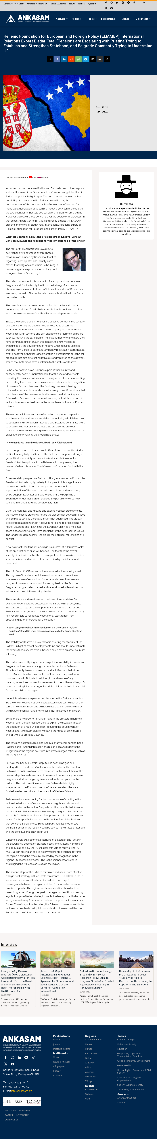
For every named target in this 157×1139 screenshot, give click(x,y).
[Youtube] (111, 8)
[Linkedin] (117, 3)
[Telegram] (128, 3)
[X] (106, 8)
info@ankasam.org (21, 1090)
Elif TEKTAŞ (102, 111)
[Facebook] (106, 3)
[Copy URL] (107, 59)
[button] (144, 3)
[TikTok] (134, 3)
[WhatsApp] (78, 59)
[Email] (93, 59)
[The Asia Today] (22, 1101)
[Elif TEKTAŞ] (126, 186)
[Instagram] (111, 3)
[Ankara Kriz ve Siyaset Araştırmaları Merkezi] (27, 18)
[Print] (100, 59)
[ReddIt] (71, 59)
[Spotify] (123, 3)
